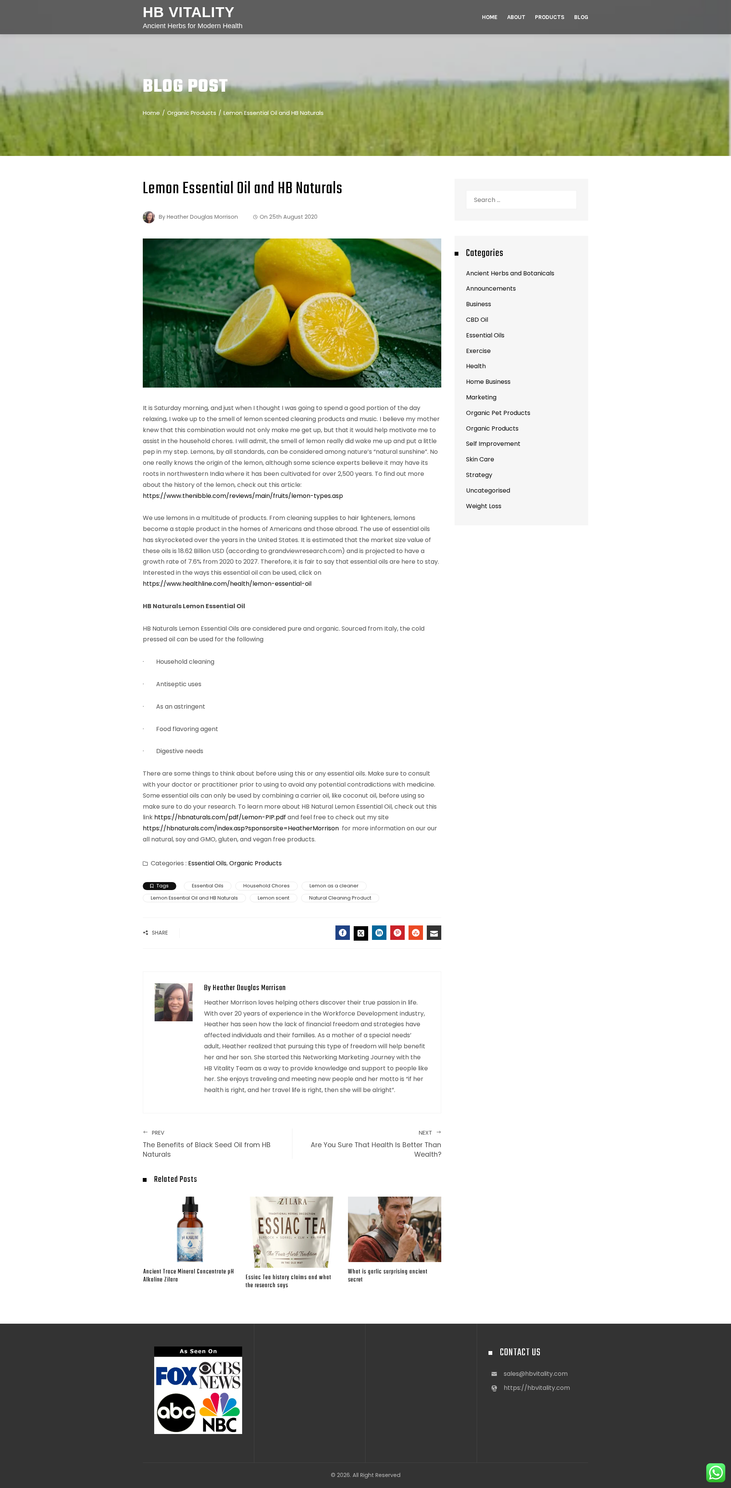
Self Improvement (493, 443)
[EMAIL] (434, 932)
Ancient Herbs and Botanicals (510, 273)
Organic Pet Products (498, 413)
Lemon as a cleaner (334, 885)
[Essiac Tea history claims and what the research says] (292, 1231)
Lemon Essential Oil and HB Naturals (194, 898)
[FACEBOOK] (342, 932)
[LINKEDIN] (379, 932)
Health (476, 366)
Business (478, 304)
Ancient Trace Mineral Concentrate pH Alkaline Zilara (188, 1276)
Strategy (479, 475)
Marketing (481, 397)
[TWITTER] (361, 933)
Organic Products (255, 863)
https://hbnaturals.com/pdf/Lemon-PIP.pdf (219, 817)
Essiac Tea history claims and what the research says (288, 1281)
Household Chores (266, 885)
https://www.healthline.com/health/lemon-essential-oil (227, 583)
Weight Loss (483, 506)
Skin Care (480, 459)
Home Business (488, 381)
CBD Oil (477, 319)
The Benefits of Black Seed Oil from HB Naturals (207, 1144)
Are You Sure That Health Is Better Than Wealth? (376, 1144)
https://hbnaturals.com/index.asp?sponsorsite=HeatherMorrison (241, 828)
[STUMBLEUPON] (416, 932)
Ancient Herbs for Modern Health (193, 26)
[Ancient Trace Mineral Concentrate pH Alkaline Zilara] (189, 1228)
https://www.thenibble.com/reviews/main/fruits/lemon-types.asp (243, 495)
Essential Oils (207, 863)
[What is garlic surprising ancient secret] (394, 1228)
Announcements (491, 288)
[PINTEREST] (397, 932)
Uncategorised (488, 490)
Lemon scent (273, 898)
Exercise (478, 351)
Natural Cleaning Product (340, 898)
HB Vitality (189, 12)
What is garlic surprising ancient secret (388, 1276)
